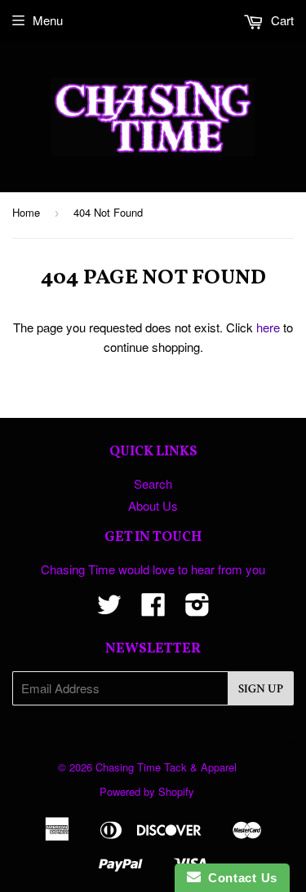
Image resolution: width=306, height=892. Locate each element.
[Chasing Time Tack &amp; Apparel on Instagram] (197, 608)
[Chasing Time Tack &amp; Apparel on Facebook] (153, 608)
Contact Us (239, 878)
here (268, 327)
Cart (281, 20)
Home (26, 212)
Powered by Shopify (147, 791)
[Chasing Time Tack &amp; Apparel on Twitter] (109, 608)
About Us (153, 505)
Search (153, 483)
